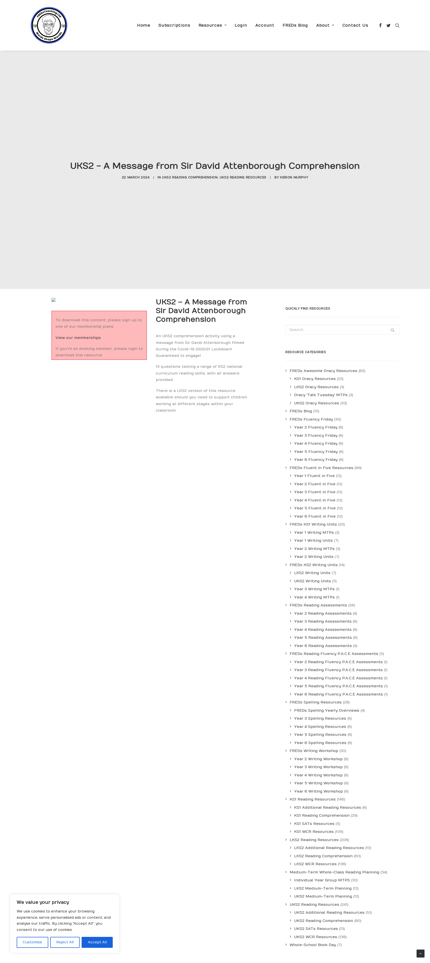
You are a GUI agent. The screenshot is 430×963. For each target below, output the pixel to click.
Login (241, 25)
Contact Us (355, 25)
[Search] (396, 25)
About (323, 25)
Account (264, 25)
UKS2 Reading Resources (243, 177)
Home (143, 25)
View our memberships (78, 337)
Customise (32, 942)
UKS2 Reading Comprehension (190, 177)
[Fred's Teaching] (49, 25)
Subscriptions (174, 25)
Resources (210, 25)
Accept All (97, 942)
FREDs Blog (295, 25)
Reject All (65, 942)
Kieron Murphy (294, 177)
